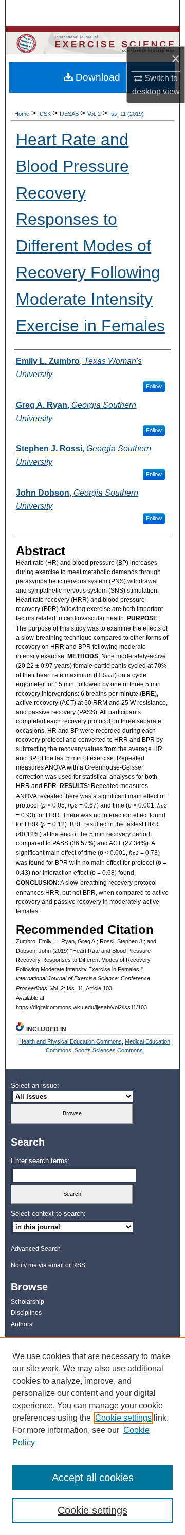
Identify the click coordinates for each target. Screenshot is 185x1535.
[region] (92, 1436)
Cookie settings (123, 1417)
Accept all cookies (93, 1477)
